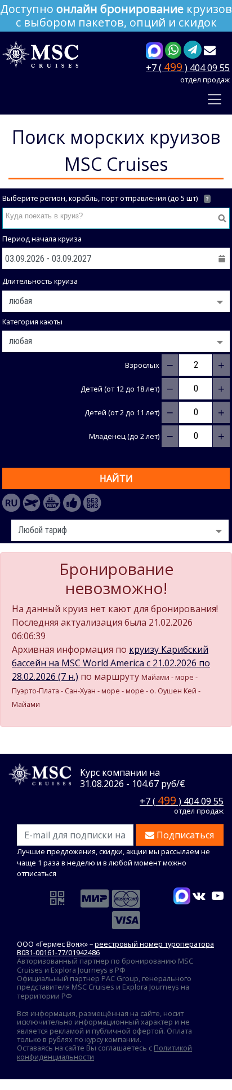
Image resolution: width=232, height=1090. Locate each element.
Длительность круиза (40, 281)
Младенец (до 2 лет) (124, 436)
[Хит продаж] (72, 503)
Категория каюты (32, 322)
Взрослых (142, 365)
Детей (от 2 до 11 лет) (121, 412)
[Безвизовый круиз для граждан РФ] (92, 503)
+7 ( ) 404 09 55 (188, 66)
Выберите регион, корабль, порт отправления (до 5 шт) (105, 198)
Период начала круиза (42, 239)
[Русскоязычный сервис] (11, 503)
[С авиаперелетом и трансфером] (32, 503)
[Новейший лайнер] (52, 503)
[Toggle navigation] (214, 99)
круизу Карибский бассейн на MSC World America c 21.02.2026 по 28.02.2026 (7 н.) (111, 663)
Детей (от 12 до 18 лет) (120, 389)
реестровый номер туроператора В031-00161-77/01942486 (115, 948)
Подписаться (184, 835)
